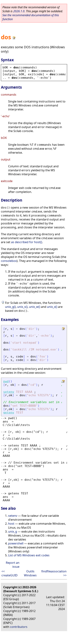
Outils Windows (30, 573)
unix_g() (10, 307)
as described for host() (26, 242)
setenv (8, 392)
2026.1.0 (18, 11)
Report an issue (12, 565)
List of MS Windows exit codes (29, 555)
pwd (6, 381)
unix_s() (22, 307)
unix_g (12, 531)
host (11, 524)
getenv (8, 412)
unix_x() (52, 307)
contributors (18, 627)
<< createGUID (9, 573)
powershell (15, 543)
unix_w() (34, 307)
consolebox (9, 261)
